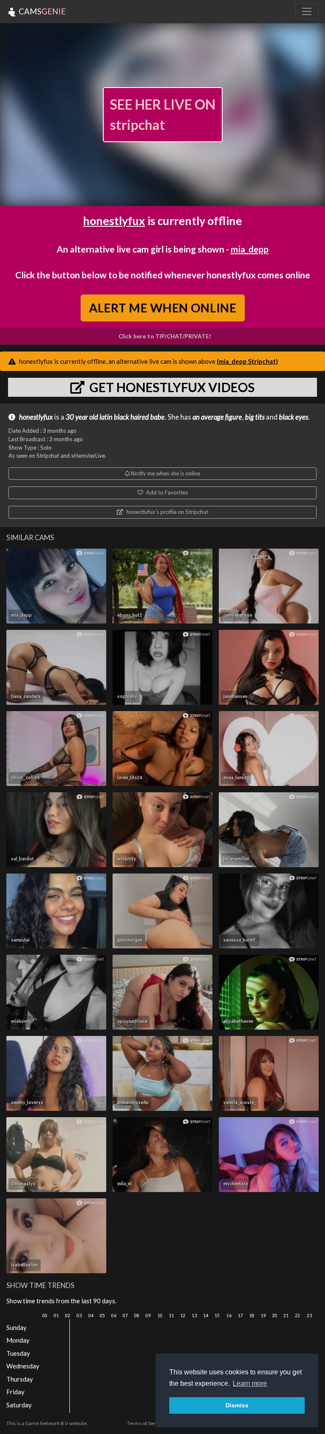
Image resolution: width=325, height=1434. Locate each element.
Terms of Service (146, 1423)
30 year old (82, 417)
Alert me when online (162, 307)
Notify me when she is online (164, 473)
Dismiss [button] (237, 1405)
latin (106, 417)
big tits (254, 417)
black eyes (293, 417)
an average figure (217, 417)
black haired (131, 417)
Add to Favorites (166, 492)
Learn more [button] (250, 1383)
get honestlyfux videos (171, 387)
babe (157, 417)
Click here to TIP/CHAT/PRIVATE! (164, 336)
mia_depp (250, 249)
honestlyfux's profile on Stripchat (166, 511)
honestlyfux (114, 221)
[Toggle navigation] (306, 11)
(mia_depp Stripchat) (247, 361)
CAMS (41, 11)
